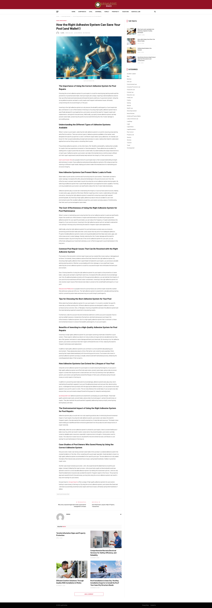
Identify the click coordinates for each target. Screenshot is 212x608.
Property (115, 11)
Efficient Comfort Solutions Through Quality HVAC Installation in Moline (70, 582)
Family (106, 11)
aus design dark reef (64, 395)
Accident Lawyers (131, 73)
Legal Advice (130, 126)
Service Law (135, 11)
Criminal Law (130, 92)
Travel (128, 145)
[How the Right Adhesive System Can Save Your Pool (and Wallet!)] (89, 57)
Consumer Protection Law (133, 87)
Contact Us (153, 605)
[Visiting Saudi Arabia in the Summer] (131, 50)
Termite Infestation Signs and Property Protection (70, 534)
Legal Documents (131, 129)
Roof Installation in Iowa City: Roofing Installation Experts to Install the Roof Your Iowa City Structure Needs (105, 583)
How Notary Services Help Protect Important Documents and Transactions (147, 58)
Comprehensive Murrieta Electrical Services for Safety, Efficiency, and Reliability (103, 553)
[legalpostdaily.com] (106, 4)
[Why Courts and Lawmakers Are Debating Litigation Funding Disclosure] (131, 31)
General (129, 105)
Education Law (130, 95)
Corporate (82, 11)
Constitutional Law (132, 84)
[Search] (155, 12)
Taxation (125, 11)
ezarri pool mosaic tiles (65, 160)
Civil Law (129, 81)
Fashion (129, 100)
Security (129, 137)
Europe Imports (73, 482)
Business (129, 79)
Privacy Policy (145, 605)
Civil (90, 11)
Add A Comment (88, 594)
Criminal (98, 11)
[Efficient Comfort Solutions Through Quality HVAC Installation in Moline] (71, 569)
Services (129, 140)
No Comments (79, 32)
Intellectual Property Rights (134, 116)
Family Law (130, 97)
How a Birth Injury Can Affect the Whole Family (146, 40)
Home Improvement (61, 20)
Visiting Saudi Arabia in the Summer (145, 49)
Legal (128, 124)
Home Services (130, 113)
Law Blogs (129, 121)
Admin (62, 32)
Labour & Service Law (132, 118)
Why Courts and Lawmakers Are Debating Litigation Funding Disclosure (146, 30)
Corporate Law (131, 89)
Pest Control (130, 132)
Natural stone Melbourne (66, 288)
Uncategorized (130, 148)
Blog (128, 76)
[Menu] (57, 12)
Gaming (129, 102)
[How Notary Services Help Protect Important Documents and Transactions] (131, 59)
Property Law (130, 134)
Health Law (130, 108)
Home (73, 11)
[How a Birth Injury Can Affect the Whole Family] (131, 41)
